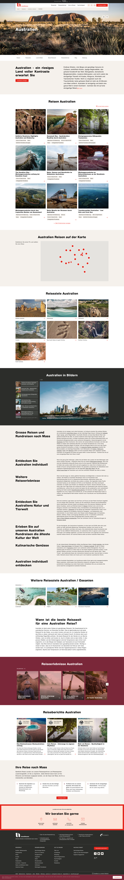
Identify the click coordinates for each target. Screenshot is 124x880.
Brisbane (71, 450)
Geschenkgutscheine (59, 856)
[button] (91, 5)
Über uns (56, 850)
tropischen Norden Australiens (89, 447)
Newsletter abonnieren (101, 848)
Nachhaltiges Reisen (40, 850)
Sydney (95, 449)
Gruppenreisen (38, 854)
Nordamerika (19, 852)
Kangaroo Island (61, 520)
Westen (85, 506)
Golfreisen (37, 865)
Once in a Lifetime (39, 852)
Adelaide (59, 450)
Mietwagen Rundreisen (40, 867)
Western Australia (89, 546)
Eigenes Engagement (79, 854)
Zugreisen (37, 856)
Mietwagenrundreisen (96, 461)
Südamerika (18, 860)
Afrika (17, 854)
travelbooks (57, 852)
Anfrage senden (62, 797)
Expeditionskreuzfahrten (78, 490)
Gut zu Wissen (71, 5)
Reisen (18, 57)
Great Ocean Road (62, 470)
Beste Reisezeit (52, 57)
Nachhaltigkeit (81, 5)
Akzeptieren (117, 877)
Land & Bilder (39, 57)
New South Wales (67, 546)
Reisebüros (57, 862)
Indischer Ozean (20, 867)
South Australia (97, 544)
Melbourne (100, 449)
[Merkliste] (88, 5)
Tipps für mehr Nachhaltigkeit (81, 852)
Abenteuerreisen (39, 862)
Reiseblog (56, 854)
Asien (17, 858)
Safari (36, 858)
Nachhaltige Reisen (78, 850)
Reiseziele (53, 5)
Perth (63, 450)
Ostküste (105, 433)
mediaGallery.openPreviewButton (104, 418)
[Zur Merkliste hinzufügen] (107, 16)
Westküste (60, 442)
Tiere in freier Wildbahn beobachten (67, 518)
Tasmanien (71, 509)
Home (18, 8)
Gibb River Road (90, 468)
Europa (17, 856)
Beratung (84, 57)
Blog (76, 57)
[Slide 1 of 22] (74, 400)
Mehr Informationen (6, 877)
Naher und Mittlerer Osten (22, 865)
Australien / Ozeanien (32, 8)
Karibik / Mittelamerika (21, 850)
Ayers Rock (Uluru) (72, 433)
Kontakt (56, 860)
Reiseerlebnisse (62, 5)
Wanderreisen (38, 860)
